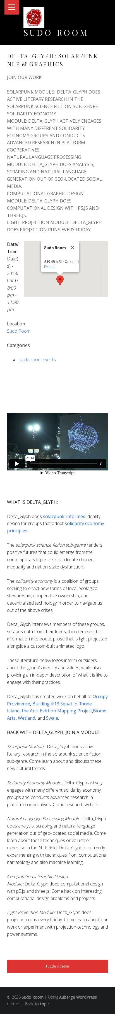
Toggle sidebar (57, 966)
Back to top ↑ (37, 1003)
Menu (11, 7)
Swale (52, 718)
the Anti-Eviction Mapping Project (57, 711)
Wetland (26, 718)
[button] (60, 280)
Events (49, 267)
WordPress (86, 997)
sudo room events (38, 359)
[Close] (72, 247)
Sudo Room (56, 32)
